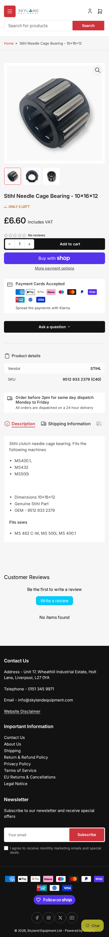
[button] (15, 235)
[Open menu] (10, 11)
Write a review (54, 600)
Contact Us (14, 737)
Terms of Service (20, 770)
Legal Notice (16, 783)
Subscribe (87, 834)
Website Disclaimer (22, 711)
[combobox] (54, 25)
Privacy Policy (17, 763)
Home (9, 43)
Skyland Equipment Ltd (44, 931)
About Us (12, 744)
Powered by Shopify (80, 931)
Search (88, 25)
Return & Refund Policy (26, 757)
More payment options (54, 268)
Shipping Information (69, 423)
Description (23, 423)
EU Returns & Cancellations (30, 777)
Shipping (12, 750)
